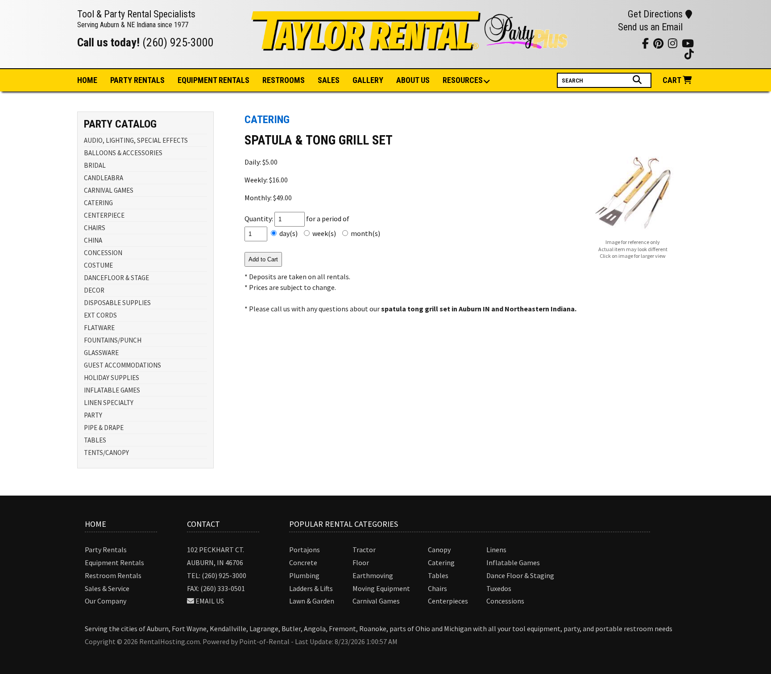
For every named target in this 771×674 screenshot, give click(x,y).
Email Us (209, 600)
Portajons (304, 549)
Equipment (213, 80)
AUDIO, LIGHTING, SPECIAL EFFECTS (136, 140)
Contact (203, 524)
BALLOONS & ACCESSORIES (123, 153)
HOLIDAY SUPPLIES (111, 377)
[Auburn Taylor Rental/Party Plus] (410, 45)
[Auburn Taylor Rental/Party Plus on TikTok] (632, 43)
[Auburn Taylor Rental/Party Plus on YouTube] (587, 43)
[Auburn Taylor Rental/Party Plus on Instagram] (598, 43)
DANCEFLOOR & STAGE (116, 277)
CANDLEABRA (103, 178)
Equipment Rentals (114, 562)
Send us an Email (650, 27)
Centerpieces (448, 600)
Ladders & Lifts (311, 588)
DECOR (94, 290)
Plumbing (304, 575)
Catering (441, 562)
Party (137, 80)
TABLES (95, 440)
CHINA (93, 240)
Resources (463, 80)
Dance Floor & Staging (520, 575)
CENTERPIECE (104, 215)
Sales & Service (107, 588)
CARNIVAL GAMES (108, 190)
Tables (438, 575)
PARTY (93, 415)
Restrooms (283, 80)
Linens (496, 549)
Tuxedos (498, 588)
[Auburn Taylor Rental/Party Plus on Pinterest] (609, 43)
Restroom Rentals (113, 575)
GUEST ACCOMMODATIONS (122, 365)
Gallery (367, 80)
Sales (329, 80)
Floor (360, 562)
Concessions (505, 600)
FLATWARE (99, 327)
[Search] (638, 79)
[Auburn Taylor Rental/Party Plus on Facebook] (620, 43)
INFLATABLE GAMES (112, 390)
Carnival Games (376, 600)
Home (87, 80)
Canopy (439, 549)
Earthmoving (372, 575)
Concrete (303, 562)
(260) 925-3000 (178, 42)
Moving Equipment (381, 588)
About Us (413, 80)
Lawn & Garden (311, 600)
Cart (673, 80)
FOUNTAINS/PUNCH (112, 340)
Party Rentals (106, 549)
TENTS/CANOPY (106, 452)
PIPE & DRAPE (104, 427)
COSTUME (98, 265)
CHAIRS (94, 227)
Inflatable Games (513, 562)
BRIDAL (95, 165)
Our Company (105, 600)
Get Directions (655, 14)
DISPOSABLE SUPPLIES (117, 302)
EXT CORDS (100, 315)
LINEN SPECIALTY (108, 402)
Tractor (364, 549)
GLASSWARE (101, 352)
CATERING (98, 202)
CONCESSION (103, 252)
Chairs (437, 588)
